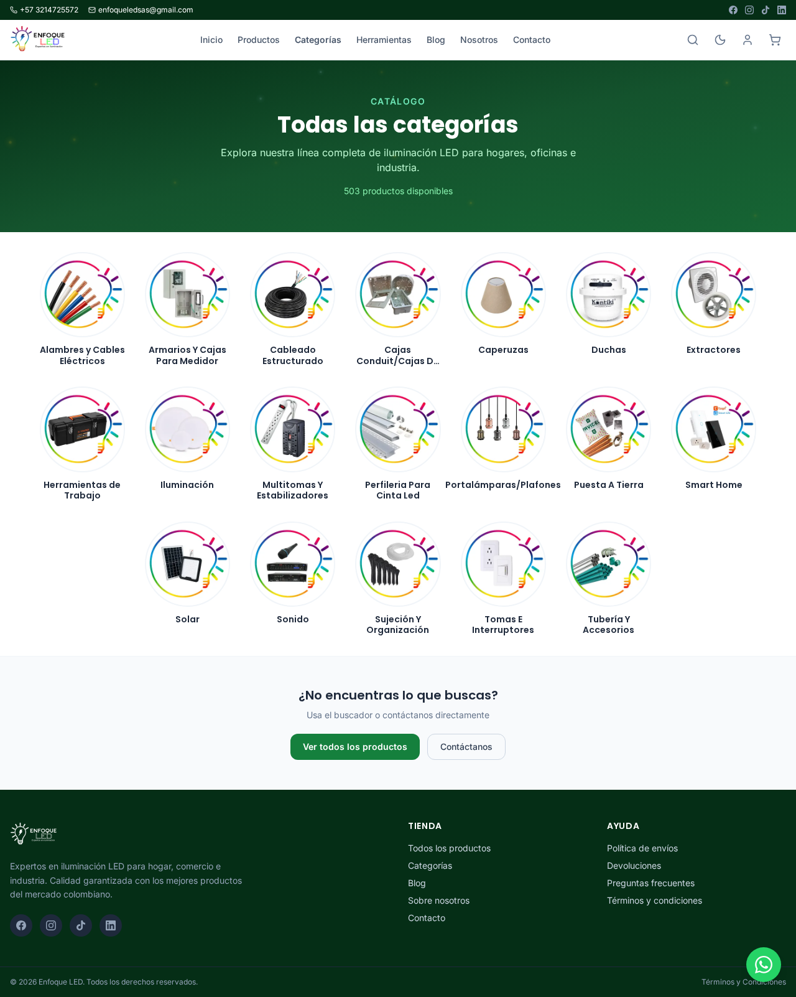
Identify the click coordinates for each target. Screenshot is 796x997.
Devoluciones (634, 865)
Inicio (211, 39)
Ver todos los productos (355, 746)
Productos (259, 39)
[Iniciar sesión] (747, 40)
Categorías (318, 39)
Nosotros (479, 39)
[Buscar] (693, 40)
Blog (436, 39)
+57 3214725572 (49, 9)
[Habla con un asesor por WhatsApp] (763, 964)
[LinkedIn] (781, 10)
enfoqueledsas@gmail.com (145, 9)
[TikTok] (765, 10)
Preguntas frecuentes (651, 883)
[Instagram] (749, 10)
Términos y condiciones (654, 900)
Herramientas (384, 39)
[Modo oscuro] (720, 40)
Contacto (531, 39)
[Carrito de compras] (775, 40)
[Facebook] (733, 10)
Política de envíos (642, 848)
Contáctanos (466, 746)
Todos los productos (449, 848)
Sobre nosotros (439, 900)
